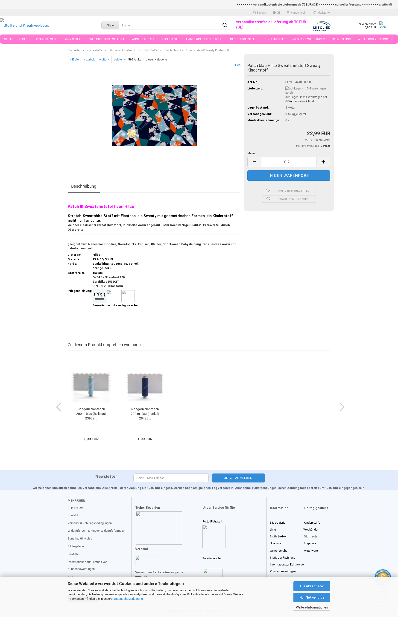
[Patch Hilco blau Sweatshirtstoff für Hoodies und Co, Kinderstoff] (154, 114)
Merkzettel (323, 12)
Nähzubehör (341, 39)
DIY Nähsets (73, 39)
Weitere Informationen (312, 607)
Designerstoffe (242, 39)
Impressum (75, 507)
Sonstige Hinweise (80, 538)
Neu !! (8, 39)
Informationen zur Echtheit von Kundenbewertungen (87, 565)
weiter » (104, 59)
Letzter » (119, 59)
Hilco (237, 65)
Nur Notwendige (311, 597)
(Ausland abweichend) (302, 101)
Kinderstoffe (46, 39)
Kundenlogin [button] (298, 12)
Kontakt (73, 515)
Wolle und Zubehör (373, 39)
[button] (276, 12)
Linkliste (73, 554)
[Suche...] (224, 25)
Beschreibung (83, 186)
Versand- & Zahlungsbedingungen (90, 523)
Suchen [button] (261, 12)
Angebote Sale (143, 39)
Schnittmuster (274, 39)
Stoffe (23, 39)
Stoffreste (170, 39)
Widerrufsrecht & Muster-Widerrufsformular (96, 530)
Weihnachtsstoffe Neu (107, 39)
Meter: (251, 153)
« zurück (89, 59)
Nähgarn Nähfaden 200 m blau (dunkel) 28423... (145, 413)
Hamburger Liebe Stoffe (204, 39)
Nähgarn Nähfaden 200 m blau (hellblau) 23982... (91, 413)
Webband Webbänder (309, 39)
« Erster (75, 59)
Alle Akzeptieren (312, 586)
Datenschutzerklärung (128, 598)
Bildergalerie (76, 546)
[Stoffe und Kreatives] (47, 25)
